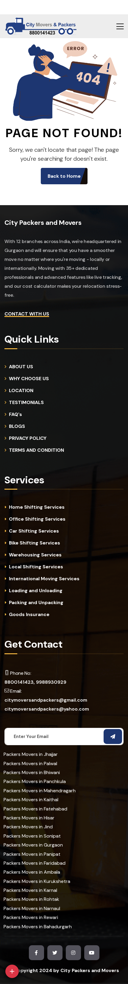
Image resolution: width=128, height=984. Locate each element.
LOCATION (21, 391)
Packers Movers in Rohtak (31, 899)
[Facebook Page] (36, 952)
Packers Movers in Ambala (32, 872)
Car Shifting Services (34, 531)
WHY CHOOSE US (29, 379)
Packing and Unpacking (36, 603)
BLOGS (17, 426)
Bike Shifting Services (34, 543)
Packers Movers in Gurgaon (33, 845)
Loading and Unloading (36, 591)
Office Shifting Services (37, 519)
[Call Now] (53, 922)
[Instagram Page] (73, 952)
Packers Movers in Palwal (30, 763)
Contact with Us (26, 314)
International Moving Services (44, 579)
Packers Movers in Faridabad (34, 863)
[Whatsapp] (25, 953)
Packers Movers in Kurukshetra (37, 881)
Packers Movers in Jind (28, 827)
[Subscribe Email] (113, 736)
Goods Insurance (29, 615)
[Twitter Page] (55, 952)
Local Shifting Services (36, 567)
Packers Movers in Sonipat (32, 836)
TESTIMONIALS (26, 403)
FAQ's (15, 414)
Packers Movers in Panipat (32, 854)
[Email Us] (39, 937)
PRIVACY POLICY (27, 438)
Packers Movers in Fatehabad (35, 809)
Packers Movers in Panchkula (35, 781)
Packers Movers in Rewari (31, 917)
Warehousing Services (35, 555)
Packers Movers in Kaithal (31, 799)
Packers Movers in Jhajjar (31, 754)
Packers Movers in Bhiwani (32, 772)
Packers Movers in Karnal (30, 890)
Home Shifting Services (37, 507)
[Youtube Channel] (91, 952)
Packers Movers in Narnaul (32, 908)
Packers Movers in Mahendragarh (40, 790)
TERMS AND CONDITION (36, 450)
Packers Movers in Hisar (29, 818)
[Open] (12, 971)
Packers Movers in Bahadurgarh (38, 926)
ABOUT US (21, 367)
